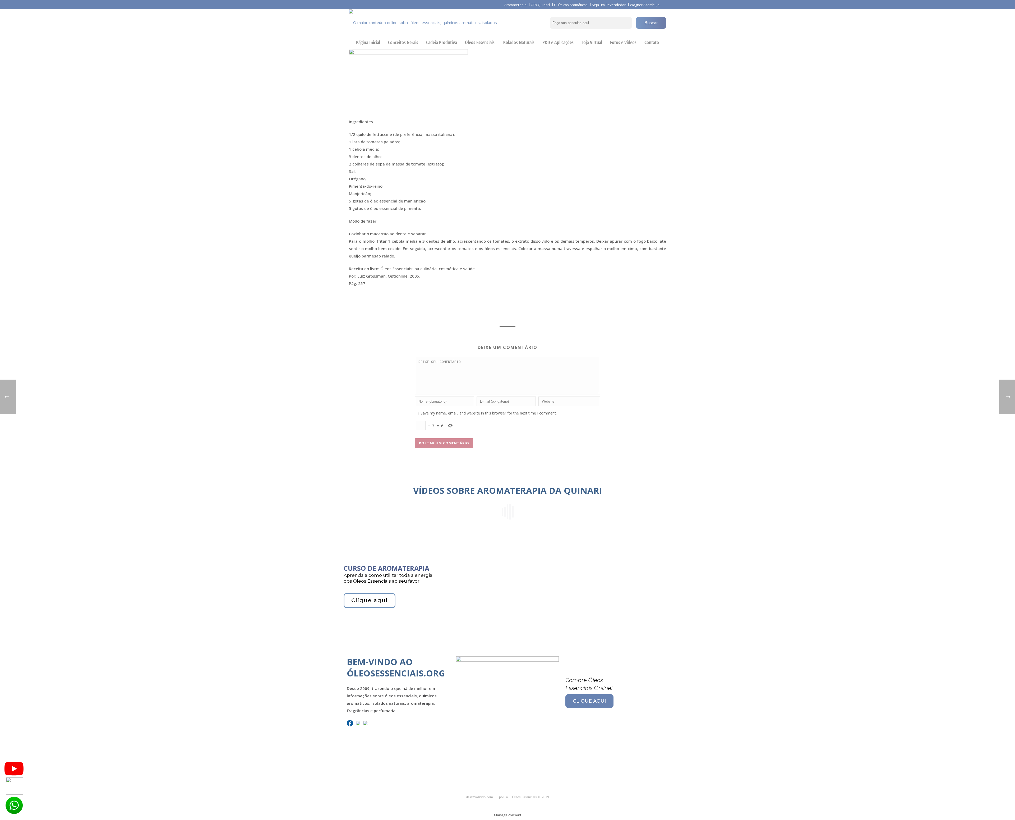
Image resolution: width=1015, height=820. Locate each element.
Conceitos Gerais (403, 42)
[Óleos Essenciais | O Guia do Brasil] (431, 22)
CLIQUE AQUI (589, 701)
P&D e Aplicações (558, 42)
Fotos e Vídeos (623, 42)
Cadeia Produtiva (441, 42)
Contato (651, 42)
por (502, 797)
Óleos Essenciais (480, 42)
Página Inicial (368, 42)
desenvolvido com (480, 797)
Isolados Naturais (518, 42)
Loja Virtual (592, 42)
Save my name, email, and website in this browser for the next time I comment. (489, 413)
